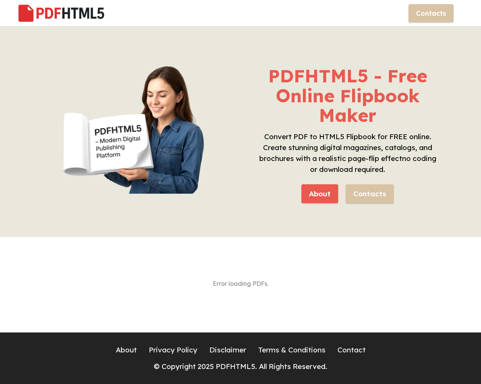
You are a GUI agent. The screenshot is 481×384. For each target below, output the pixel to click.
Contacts (431, 13)
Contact (351, 349)
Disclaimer (227, 349)
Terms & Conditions (291, 349)
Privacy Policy (173, 349)
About (320, 193)
